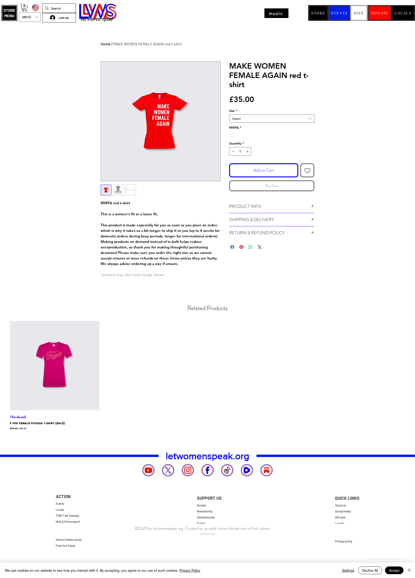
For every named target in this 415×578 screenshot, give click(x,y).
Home (105, 44)
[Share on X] (259, 247)
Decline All (370, 570)
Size (233, 111)
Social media (343, 511)
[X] (168, 470)
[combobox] (271, 118)
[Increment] (248, 151)
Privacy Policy (189, 570)
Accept (394, 570)
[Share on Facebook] (232, 247)
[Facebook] (207, 470)
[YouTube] (148, 470)
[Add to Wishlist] (307, 170)
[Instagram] (188, 470)
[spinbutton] (240, 151)
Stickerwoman (206, 517)
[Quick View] (55, 365)
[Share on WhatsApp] (250, 247)
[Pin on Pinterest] (241, 247)
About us (340, 505)
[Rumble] (247, 470)
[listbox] (30, 17)
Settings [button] (348, 570)
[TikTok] (227, 470)
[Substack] (267, 470)
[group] (207, 376)
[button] (9, 13)
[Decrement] (233, 151)
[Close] (409, 570)
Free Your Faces (65, 545)
